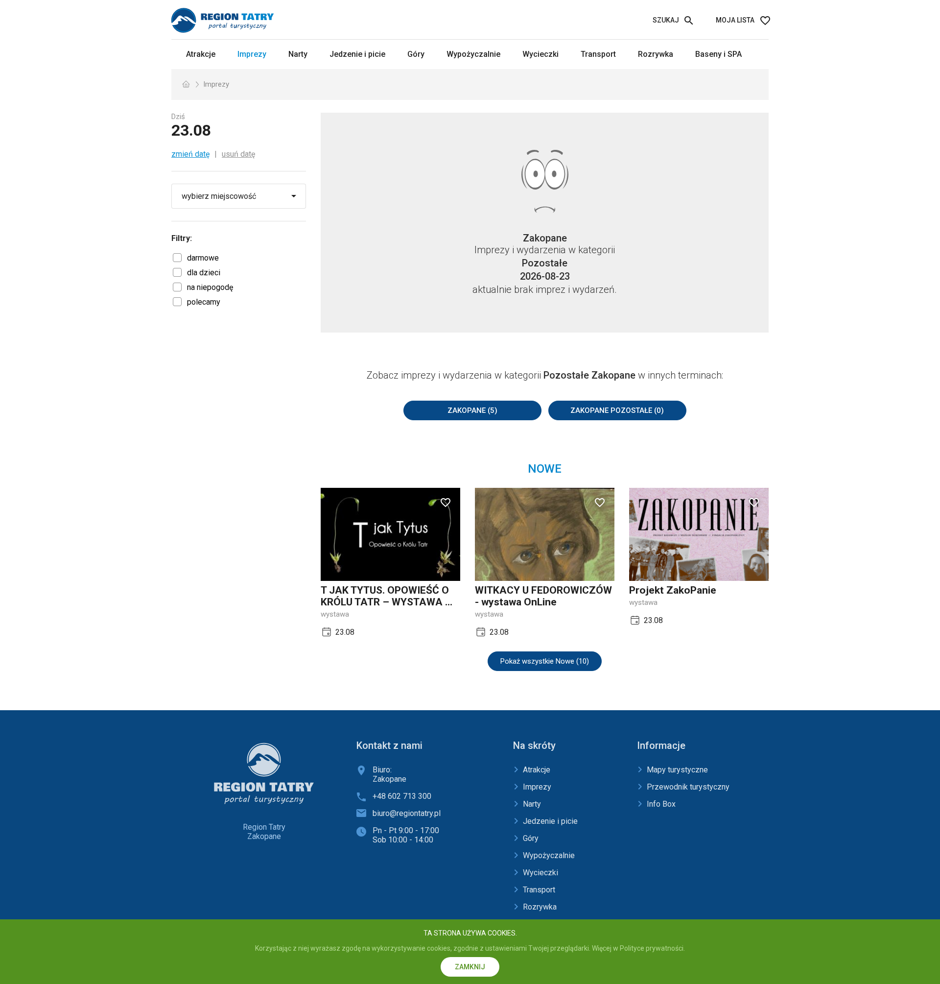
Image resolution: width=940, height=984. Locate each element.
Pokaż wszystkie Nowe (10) (544, 661)
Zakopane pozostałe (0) (617, 410)
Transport (598, 54)
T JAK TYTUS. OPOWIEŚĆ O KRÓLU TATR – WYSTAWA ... (386, 596)
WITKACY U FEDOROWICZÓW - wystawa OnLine (543, 596)
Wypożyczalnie (473, 54)
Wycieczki (540, 54)
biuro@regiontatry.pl (407, 813)
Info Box (661, 804)
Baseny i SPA (718, 54)
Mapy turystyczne (677, 769)
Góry (415, 54)
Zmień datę (190, 154)
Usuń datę (238, 154)
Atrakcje (200, 54)
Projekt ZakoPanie (672, 590)
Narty (297, 54)
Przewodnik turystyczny (688, 787)
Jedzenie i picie (357, 54)
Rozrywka (655, 54)
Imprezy (251, 54)
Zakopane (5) (472, 410)
